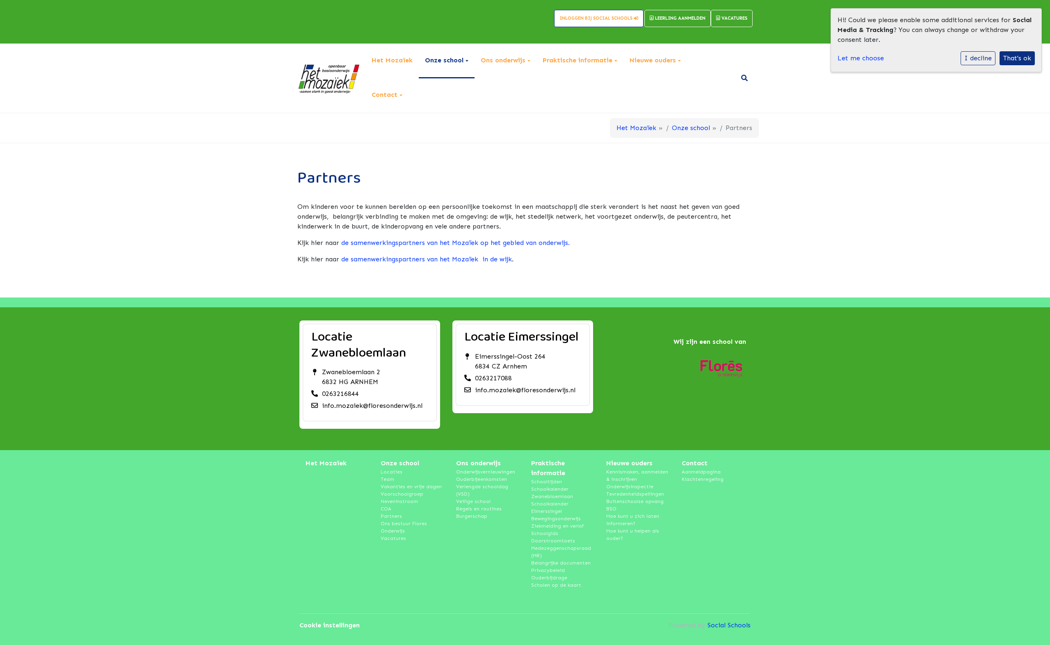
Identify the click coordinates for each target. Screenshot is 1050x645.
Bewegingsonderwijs (556, 518)
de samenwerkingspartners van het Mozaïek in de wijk (426, 259)
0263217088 (493, 378)
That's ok (1017, 58)
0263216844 (340, 394)
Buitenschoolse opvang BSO (635, 505)
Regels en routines (479, 509)
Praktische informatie (578, 60)
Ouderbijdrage (549, 578)
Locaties (391, 472)
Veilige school (473, 501)
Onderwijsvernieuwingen (485, 472)
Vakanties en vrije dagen (411, 486)
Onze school (445, 60)
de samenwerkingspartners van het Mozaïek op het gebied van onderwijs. (455, 243)
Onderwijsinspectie (629, 486)
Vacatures (733, 18)
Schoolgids (544, 533)
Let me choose (861, 58)
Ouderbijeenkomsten (481, 479)
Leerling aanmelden (679, 18)
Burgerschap (471, 516)
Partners (391, 516)
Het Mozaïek (392, 60)
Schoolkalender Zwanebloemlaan (552, 492)
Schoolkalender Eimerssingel (549, 507)
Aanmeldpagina (701, 472)
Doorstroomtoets (553, 541)
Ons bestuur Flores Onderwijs (404, 527)
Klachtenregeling (703, 479)
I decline (978, 58)
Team (387, 479)
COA (386, 509)
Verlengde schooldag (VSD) (482, 490)
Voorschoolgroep (402, 494)
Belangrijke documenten (561, 563)
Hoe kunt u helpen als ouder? (632, 534)
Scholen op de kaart (556, 585)
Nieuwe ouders (654, 60)
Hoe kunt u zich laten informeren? (632, 519)
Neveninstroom (399, 501)
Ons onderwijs (504, 60)
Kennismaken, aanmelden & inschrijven (637, 475)
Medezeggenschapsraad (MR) (561, 551)
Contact (385, 94)
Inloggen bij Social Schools (596, 18)
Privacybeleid (548, 570)
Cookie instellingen (329, 625)
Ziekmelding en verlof (557, 526)
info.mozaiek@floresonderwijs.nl (372, 405)
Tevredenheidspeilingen (635, 494)
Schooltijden (546, 482)
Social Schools (729, 625)
